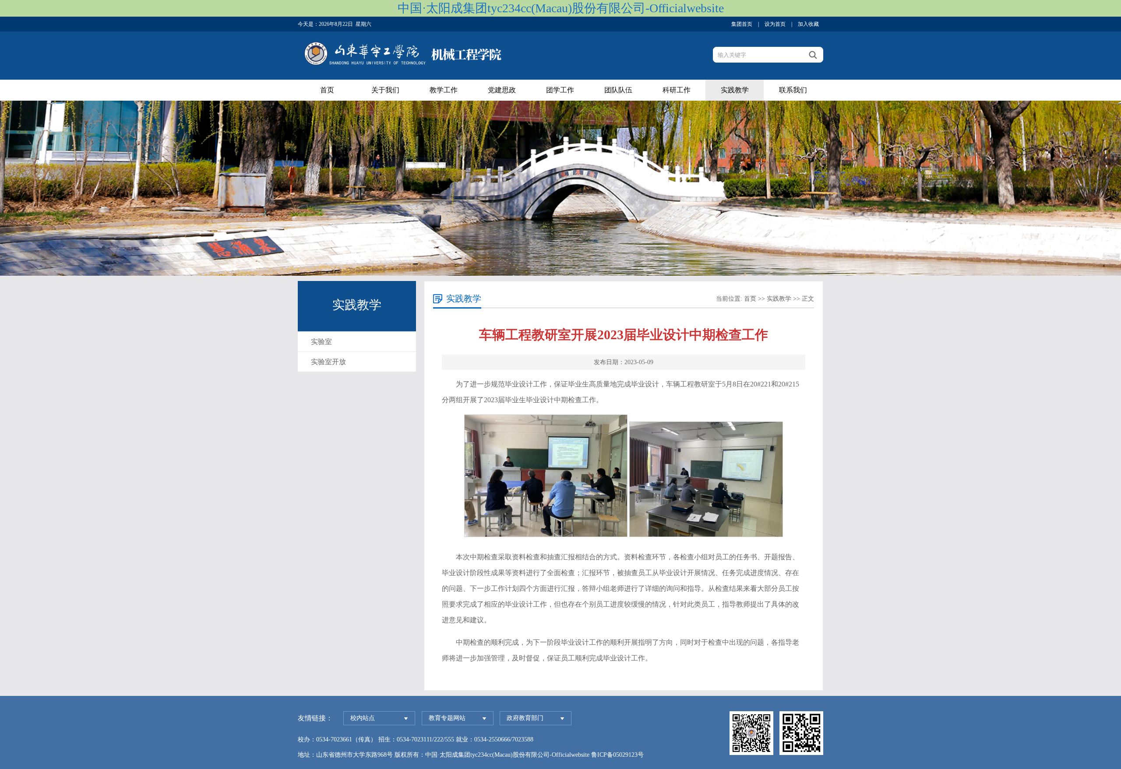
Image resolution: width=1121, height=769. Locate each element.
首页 (327, 90)
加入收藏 (808, 24)
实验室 (321, 341)
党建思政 (502, 90)
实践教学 (735, 90)
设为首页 (775, 24)
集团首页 (741, 24)
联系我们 (793, 90)
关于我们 (385, 90)
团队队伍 (618, 90)
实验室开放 (328, 361)
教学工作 (444, 90)
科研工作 (677, 90)
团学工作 (560, 90)
